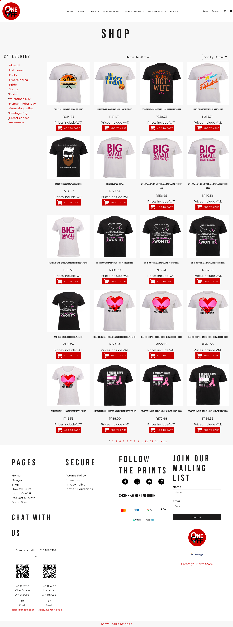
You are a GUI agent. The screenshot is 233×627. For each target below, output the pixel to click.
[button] (82, 11)
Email (177, 501)
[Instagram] (137, 482)
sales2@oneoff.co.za (50, 609)
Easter (13, 94)
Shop (15, 484)
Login (205, 11)
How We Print (21, 489)
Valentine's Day (20, 98)
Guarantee (72, 480)
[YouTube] (149, 482)
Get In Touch (20, 502)
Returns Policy (75, 475)
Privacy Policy (75, 484)
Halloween (16, 70)
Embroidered (18, 79)
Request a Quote (23, 497)
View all (14, 65)
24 (157, 441)
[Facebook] (125, 482)
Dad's (13, 75)
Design (17, 480)
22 (146, 441)
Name (177, 487)
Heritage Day (18, 113)
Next (163, 441)
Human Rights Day (22, 103)
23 (151, 441)
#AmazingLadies (21, 108)
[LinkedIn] (161, 482)
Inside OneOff (21, 493)
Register (216, 11)
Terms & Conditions (79, 489)
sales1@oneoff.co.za (23, 609)
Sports (13, 89)
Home (16, 475)
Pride (13, 84)
